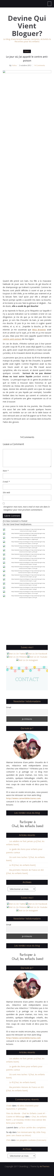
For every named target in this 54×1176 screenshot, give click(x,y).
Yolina (14, 65)
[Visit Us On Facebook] (36, 653)
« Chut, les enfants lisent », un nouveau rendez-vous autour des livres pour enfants (26, 1119)
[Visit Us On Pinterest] (17, 656)
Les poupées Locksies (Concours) (31, 1140)
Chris (8, 1140)
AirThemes (44, 1166)
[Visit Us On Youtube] (37, 656)
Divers (27, 51)
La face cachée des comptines (32, 1127)
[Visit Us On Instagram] (27, 660)
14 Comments (39, 65)
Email (8, 707)
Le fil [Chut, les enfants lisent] (22, 865)
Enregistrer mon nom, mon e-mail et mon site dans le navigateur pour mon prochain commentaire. (26, 508)
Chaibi (9, 1105)
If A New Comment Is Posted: (15, 521)
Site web (6, 492)
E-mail (6, 481)
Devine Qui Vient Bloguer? (27, 25)
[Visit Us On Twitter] (16, 653)
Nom (6, 470)
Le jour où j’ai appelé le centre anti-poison (27, 58)
